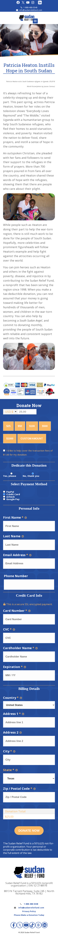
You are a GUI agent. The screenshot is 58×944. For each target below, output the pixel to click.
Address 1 (12, 714)
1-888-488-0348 (30, 7)
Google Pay (12, 499)
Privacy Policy (29, 911)
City (7, 751)
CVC (7, 629)
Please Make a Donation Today (29, 915)
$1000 (9, 438)
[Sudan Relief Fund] (26, 20)
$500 (45, 426)
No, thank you (31, 476)
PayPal (10, 491)
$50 (20, 426)
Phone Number (16, 576)
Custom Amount (32, 438)
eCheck (10, 496)
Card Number (15, 611)
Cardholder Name (18, 648)
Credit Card (13, 494)
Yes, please (9, 476)
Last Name (12, 536)
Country (11, 698)
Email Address (15, 555)
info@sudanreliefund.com (30, 10)
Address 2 (11, 732)
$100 (32, 426)
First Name (13, 517)
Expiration (13, 667)
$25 (8, 426)
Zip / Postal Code (17, 788)
